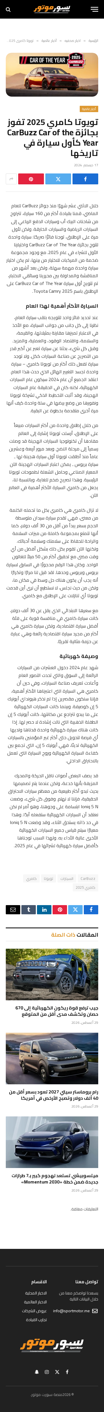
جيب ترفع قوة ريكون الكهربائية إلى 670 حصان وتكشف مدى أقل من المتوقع (56, 1010)
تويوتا (48, 878)
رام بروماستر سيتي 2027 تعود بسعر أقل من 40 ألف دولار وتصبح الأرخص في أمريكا (53, 1094)
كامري (31, 878)
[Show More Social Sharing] (11, 178)
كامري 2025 (85, 887)
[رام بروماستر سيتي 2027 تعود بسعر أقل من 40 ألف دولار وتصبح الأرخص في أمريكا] (52, 1058)
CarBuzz (88, 878)
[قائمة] (94, 9)
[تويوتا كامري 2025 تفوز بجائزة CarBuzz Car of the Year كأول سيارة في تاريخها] (52, 75)
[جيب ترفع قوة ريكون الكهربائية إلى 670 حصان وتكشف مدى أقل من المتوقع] (52, 974)
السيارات (66, 878)
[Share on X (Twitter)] (58, 178)
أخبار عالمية (89, 109)
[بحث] (9, 9)
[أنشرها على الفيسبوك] (85, 178)
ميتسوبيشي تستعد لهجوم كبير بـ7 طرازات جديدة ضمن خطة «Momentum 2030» (55, 1178)
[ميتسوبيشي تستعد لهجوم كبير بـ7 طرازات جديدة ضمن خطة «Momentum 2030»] (52, 1142)
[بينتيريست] (31, 178)
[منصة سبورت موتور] (52, 9)
